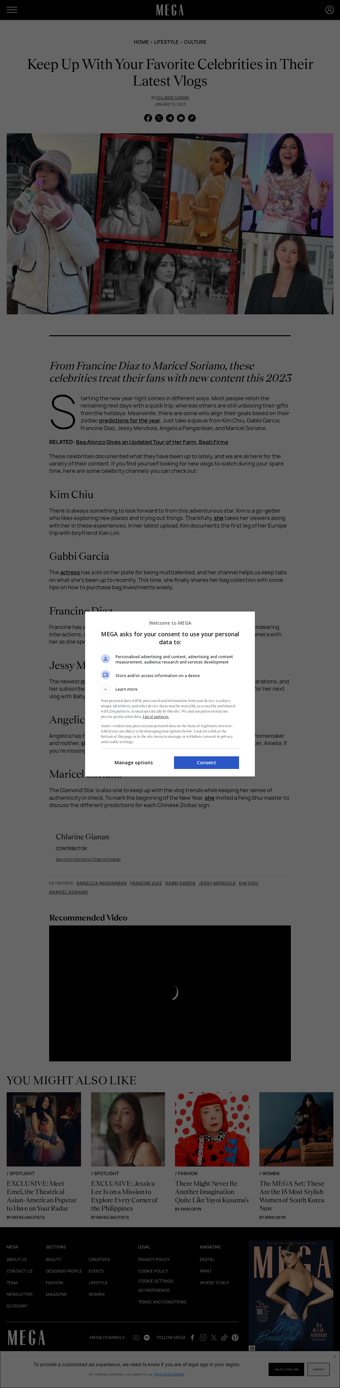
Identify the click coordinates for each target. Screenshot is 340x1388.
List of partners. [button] (156, 716)
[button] (170, 689)
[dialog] (170, 694)
